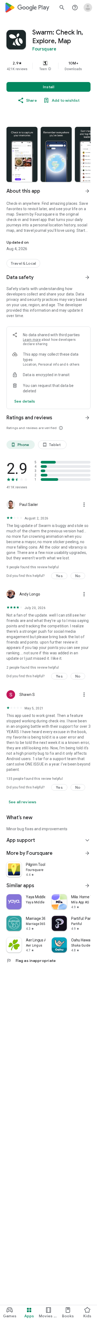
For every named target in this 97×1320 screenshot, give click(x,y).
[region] (48, 66)
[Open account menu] (87, 7)
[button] (49, 69)
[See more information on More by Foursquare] (87, 853)
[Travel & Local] (23, 263)
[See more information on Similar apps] (87, 885)
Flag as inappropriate (31, 960)
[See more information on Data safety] (87, 277)
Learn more (32, 340)
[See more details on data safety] (24, 401)
